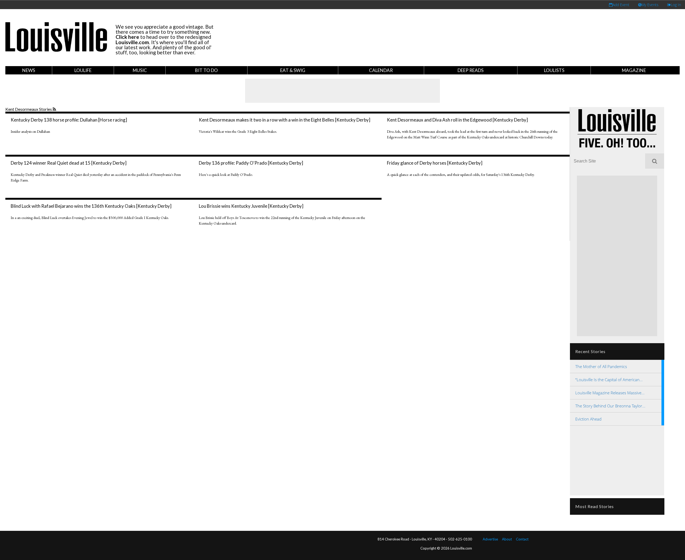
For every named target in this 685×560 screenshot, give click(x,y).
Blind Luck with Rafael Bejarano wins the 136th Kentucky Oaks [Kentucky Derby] (91, 206)
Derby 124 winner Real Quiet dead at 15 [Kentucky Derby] (69, 163)
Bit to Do (206, 70)
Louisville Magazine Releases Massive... (610, 392)
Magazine (634, 70)
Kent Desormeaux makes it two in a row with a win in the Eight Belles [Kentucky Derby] (284, 120)
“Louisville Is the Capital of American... (609, 379)
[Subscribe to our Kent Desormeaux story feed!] (55, 109)
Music (140, 70)
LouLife (83, 70)
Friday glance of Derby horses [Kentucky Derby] (434, 163)
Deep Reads (471, 70)
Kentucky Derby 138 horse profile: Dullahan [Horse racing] (69, 120)
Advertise (490, 539)
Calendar (381, 70)
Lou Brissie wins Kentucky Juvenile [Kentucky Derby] (251, 206)
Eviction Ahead (588, 419)
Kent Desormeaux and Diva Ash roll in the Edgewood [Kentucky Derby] (457, 120)
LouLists (554, 70)
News (28, 70)
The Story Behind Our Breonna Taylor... (610, 405)
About (507, 539)
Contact (522, 539)
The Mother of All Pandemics (601, 366)
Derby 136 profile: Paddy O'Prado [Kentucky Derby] (251, 163)
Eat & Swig (292, 70)
